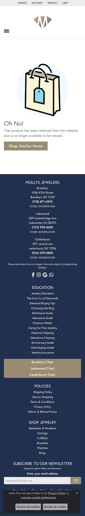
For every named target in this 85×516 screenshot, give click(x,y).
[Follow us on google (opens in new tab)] (45, 274)
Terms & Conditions (42, 402)
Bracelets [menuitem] (42, 443)
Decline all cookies (28, 506)
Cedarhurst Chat (42, 374)
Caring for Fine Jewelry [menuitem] (42, 328)
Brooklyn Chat (42, 362)
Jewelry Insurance (42, 352)
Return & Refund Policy (42, 411)
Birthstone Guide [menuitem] (42, 313)
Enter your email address (42, 473)
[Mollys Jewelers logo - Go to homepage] (42, 21)
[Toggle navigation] (6, 30)
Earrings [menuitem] (43, 433)
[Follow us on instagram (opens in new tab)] (39, 274)
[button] (22, 3)
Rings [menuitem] (42, 453)
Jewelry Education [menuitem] (42, 293)
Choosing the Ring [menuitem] (42, 308)
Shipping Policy (42, 392)
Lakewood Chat (42, 368)
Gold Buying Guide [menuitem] (42, 347)
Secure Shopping (42, 397)
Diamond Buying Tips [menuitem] (42, 303)
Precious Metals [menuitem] (42, 323)
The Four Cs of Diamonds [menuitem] (42, 298)
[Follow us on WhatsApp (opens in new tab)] (51, 274)
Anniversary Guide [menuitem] (42, 342)
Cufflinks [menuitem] (42, 438)
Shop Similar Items (26, 146)
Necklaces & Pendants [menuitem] (42, 428)
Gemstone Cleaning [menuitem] (42, 338)
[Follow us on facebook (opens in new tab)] (33, 274)
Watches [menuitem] (42, 448)
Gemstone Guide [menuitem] (42, 318)
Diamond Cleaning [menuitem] (42, 333)
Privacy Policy (42, 407)
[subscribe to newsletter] (75, 480)
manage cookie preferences (38, 497)
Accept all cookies (55, 506)
